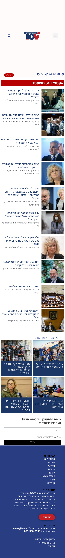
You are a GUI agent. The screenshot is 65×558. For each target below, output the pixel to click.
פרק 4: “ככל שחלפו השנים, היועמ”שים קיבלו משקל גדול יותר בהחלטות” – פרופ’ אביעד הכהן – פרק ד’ (21, 193)
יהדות (52, 473)
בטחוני (51, 462)
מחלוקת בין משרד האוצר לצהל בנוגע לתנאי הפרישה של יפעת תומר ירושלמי (17, 405)
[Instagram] (54, 74)
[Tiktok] (46, 74)
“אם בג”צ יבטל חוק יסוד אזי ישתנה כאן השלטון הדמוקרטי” (21, 263)
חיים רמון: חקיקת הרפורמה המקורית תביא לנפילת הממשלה (20, 141)
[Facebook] (63, 74)
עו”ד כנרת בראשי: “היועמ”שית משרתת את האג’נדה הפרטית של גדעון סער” (22, 216)
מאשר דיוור (47, 437)
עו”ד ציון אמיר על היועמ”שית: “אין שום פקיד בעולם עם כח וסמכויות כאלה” (21, 241)
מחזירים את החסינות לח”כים (24, 286)
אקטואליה (55, 83)
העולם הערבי (48, 476)
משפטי (39, 83)
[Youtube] (58, 74)
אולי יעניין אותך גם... (48, 338)
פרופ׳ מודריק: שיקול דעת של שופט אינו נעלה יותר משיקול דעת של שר (20, 116)
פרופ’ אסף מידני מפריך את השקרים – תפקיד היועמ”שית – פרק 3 (20, 165)
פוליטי (51, 466)
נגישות (51, 546)
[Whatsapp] (50, 74)
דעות (52, 480)
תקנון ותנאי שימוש (45, 539)
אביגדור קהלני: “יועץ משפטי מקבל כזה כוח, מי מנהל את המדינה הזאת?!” (21, 94)
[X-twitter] (42, 74)
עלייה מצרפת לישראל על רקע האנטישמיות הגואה (49, 365)
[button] (55, 35)
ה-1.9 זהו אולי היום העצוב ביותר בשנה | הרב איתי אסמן (49, 403)
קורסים (51, 483)
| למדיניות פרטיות (43, 437)
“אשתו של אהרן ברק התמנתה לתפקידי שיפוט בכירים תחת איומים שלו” (20, 314)
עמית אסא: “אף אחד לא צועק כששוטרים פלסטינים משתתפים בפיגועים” (17, 368)
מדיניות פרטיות (47, 543)
